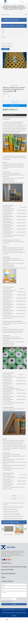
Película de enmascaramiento (10, 509)
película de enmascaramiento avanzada (13, 516)
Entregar (5, 49)
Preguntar (14, 102)
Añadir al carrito (14, 105)
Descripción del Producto (9, 115)
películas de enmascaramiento (11, 511)
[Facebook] (2, 559)
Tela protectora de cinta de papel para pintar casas (8, 534)
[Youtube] (6, 559)
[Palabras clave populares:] (25, 15)
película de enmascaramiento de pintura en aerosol (14, 504)
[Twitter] (4, 559)
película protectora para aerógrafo (12, 514)
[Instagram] (9, 559)
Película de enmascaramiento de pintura (13, 518)
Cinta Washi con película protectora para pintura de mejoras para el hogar (19, 534)
